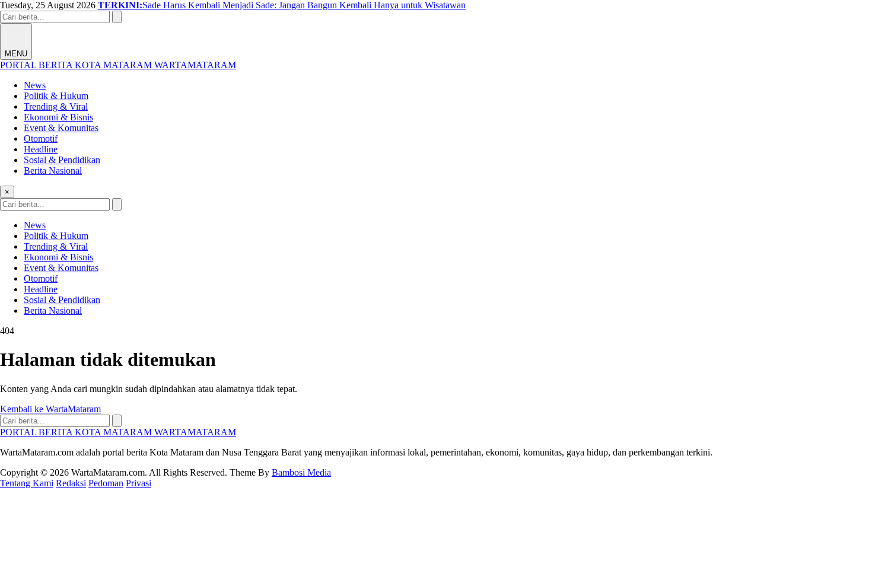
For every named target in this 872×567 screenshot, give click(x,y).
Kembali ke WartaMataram (50, 409)
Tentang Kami (26, 483)
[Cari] (117, 17)
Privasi (138, 483)
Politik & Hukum (56, 96)
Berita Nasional (53, 170)
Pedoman (105, 483)
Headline (41, 149)
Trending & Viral (56, 106)
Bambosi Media (301, 472)
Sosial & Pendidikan (62, 160)
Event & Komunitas (61, 128)
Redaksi (71, 483)
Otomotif (41, 138)
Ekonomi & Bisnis (58, 117)
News (35, 85)
